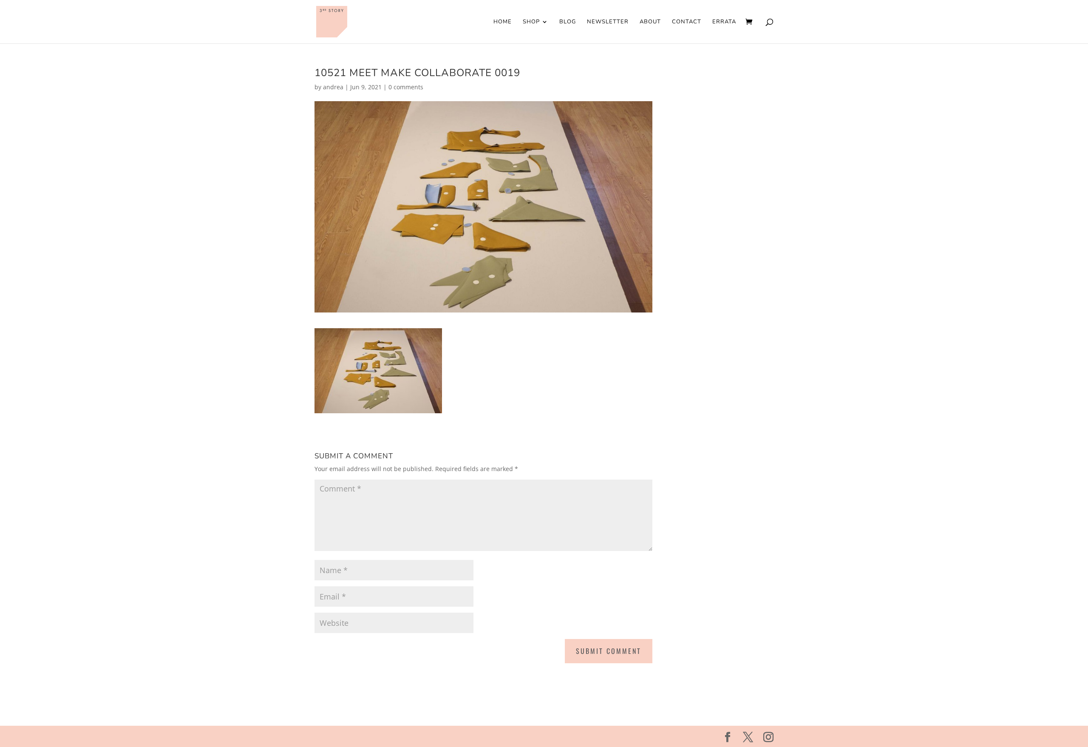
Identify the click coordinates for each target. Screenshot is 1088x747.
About (650, 22)
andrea (333, 87)
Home (502, 22)
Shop (531, 22)
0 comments (405, 87)
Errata (724, 22)
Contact (686, 22)
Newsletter (608, 22)
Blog (567, 22)
